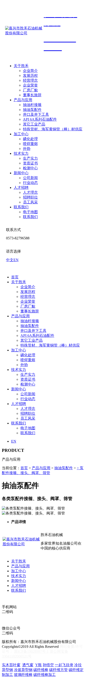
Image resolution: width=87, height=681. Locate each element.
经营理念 (30, 80)
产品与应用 (23, 100)
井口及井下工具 (36, 114)
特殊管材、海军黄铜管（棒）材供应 (52, 129)
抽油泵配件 (32, 110)
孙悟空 (48, 665)
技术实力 (21, 153)
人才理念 (30, 192)
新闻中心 (21, 173)
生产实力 (30, 158)
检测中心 (30, 168)
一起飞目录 (64, 665)
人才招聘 (21, 188)
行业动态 (30, 183)
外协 (26, 149)
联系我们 (21, 207)
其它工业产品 (34, 124)
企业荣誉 (30, 85)
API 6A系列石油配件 (40, 119)
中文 (9, 260)
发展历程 (30, 75)
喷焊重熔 (30, 144)
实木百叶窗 (11, 665)
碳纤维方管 (58, 670)
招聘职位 (30, 197)
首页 (15, 277)
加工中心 (21, 134)
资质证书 (30, 163)
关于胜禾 (21, 66)
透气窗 (27, 665)
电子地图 (30, 212)
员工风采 (30, 202)
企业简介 (30, 71)
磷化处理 (30, 139)
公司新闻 (30, 178)
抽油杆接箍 (32, 105)
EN (16, 260)
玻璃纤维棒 (23, 675)
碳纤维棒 (40, 670)
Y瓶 (38, 665)
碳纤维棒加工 (44, 675)
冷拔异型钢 (23, 670)
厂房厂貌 (30, 90)
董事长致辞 (32, 95)
